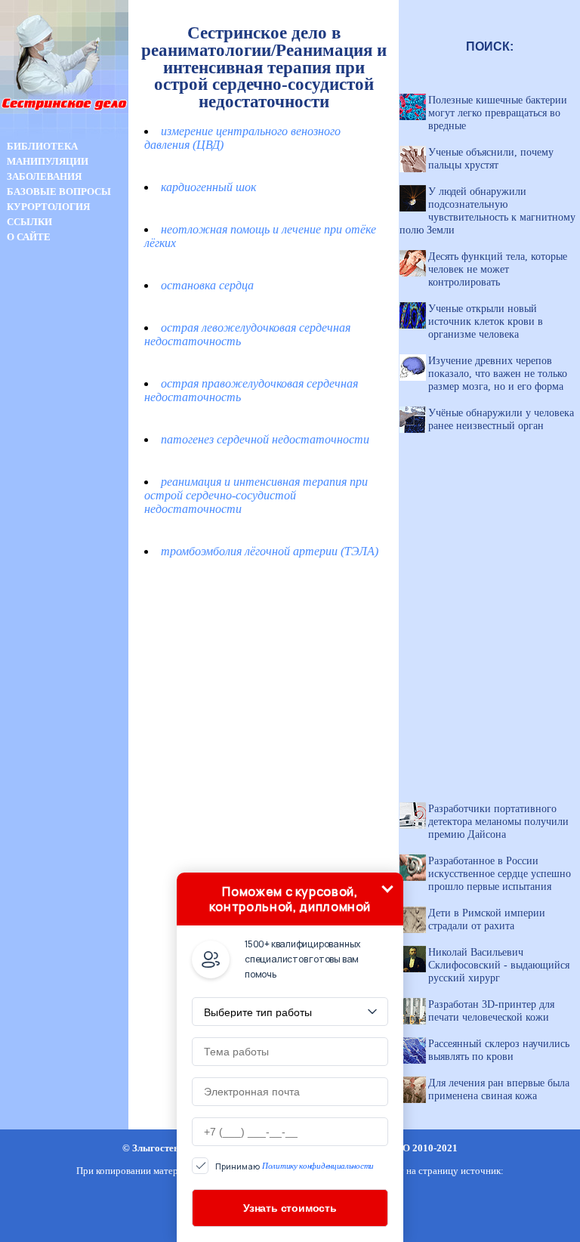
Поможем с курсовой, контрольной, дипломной (290, 899)
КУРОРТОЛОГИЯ (48, 206)
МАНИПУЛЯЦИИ (47, 161)
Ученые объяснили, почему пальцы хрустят (491, 158)
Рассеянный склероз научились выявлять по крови (498, 1049)
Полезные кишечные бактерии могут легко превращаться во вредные (497, 112)
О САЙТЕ (29, 237)
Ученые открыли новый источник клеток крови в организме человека (485, 321)
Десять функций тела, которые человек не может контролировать (497, 269)
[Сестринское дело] (64, 134)
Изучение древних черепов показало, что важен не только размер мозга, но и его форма (497, 373)
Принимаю (294, 1166)
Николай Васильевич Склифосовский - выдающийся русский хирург (498, 965)
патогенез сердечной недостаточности (265, 439)
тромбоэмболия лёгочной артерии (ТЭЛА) (269, 551)
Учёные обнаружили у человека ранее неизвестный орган (501, 418)
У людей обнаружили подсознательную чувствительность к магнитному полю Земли (487, 210)
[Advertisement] (64, 512)
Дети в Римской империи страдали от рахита (486, 919)
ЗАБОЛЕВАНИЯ (44, 176)
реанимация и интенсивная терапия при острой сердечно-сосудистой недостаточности (256, 495)
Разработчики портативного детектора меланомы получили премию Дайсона (498, 821)
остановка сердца (207, 285)
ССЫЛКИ (29, 221)
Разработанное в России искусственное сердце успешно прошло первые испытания (499, 873)
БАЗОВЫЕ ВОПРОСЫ (59, 191)
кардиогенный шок (208, 187)
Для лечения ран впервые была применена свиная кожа (498, 1089)
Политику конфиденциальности (318, 1165)
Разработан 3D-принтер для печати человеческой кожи (491, 1010)
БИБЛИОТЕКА (42, 146)
